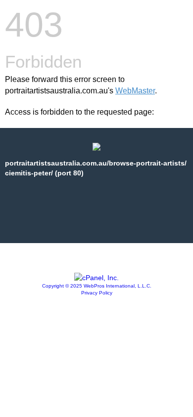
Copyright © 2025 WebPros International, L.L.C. (96, 286)
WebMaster (135, 90)
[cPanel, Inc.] (96, 278)
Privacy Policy (96, 292)
